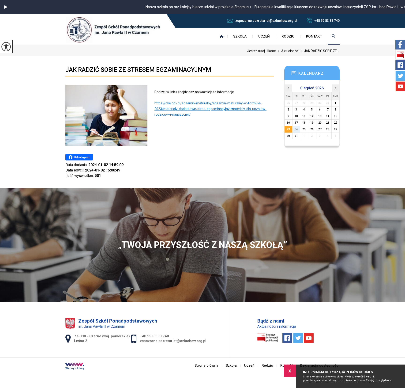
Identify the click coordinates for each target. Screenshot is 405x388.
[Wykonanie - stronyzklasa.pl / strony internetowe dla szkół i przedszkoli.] (74, 367)
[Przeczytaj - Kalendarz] (319, 74)
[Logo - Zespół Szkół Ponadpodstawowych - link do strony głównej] (113, 29)
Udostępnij (82, 157)
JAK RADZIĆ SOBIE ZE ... (320, 51)
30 (288, 135)
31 (296, 135)
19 (312, 122)
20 (320, 122)
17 (296, 122)
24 (296, 129)
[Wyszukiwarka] (334, 36)
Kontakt (314, 36)
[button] (6, 7)
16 (288, 122)
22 (335, 122)
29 (335, 129)
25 (304, 129)
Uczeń (264, 36)
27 (320, 129)
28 (327, 129)
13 (320, 116)
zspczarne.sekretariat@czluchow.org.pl (266, 21)
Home (271, 51)
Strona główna (221, 36)
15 (335, 116)
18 (304, 122)
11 (304, 116)
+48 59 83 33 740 (327, 21)
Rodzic (287, 36)
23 (288, 129)
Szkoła (240, 36)
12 (312, 116)
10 (296, 116)
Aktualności (288, 51)
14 (327, 116)
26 (312, 129)
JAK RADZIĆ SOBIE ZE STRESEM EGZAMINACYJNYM (138, 69)
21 (327, 122)
